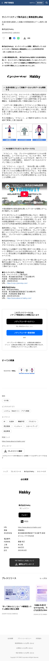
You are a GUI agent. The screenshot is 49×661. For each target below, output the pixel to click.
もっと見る (43, 578)
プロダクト (32, 421)
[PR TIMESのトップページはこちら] (9, 3)
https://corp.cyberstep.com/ (17, 283)
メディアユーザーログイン (24, 321)
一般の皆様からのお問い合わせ (24, 653)
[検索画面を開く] (46, 2)
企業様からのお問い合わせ (24, 648)
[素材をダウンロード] (25, 38)
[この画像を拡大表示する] (10, 370)
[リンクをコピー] (29, 38)
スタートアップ (31, 426)
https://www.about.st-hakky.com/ (19, 298)
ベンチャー (18, 426)
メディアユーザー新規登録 (24, 333)
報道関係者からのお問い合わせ (24, 643)
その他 (6, 400)
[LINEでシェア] (18, 38)
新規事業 (7, 431)
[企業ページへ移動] (24, 493)
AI (4, 421)
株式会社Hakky (29, 471)
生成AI (11, 421)
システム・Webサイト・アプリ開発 (16, 411)
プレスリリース (16, 471)
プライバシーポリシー (24, 638)
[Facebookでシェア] (14, 38)
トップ (5, 471)
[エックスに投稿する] (10, 38)
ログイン (32, 3)
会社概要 (10, 638)
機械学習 (21, 421)
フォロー (24, 515)
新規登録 (40, 3)
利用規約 (38, 638)
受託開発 (7, 426)
